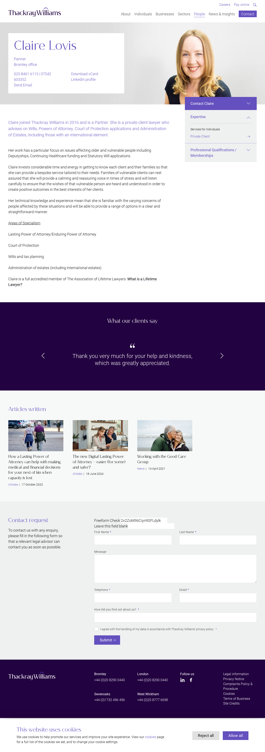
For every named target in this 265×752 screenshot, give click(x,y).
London (142, 674)
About (126, 14)
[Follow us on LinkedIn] (182, 680)
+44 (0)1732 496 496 (109, 700)
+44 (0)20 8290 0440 (109, 680)
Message (100, 551)
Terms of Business (236, 699)
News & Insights (222, 14)
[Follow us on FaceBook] (191, 680)
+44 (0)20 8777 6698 (152, 700)
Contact (247, 14)
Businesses (165, 14)
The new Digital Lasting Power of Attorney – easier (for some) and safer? (99, 462)
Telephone (101, 589)
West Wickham (148, 694)
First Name (101, 532)
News (141, 468)
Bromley (100, 674)
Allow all (235, 735)
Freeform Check (107, 520)
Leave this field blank (111, 526)
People (199, 14)
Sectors (184, 14)
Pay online (241, 5)
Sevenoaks (102, 694)
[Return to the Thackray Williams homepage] (34, 12)
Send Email (23, 85)
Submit (106, 640)
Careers (224, 5)
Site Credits (231, 703)
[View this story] (35, 435)
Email (183, 589)
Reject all (206, 735)
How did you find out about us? (115, 609)
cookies (150, 737)
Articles (13, 484)
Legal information (236, 674)
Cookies (229, 694)
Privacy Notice (233, 679)
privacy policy (204, 629)
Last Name (186, 532)
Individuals (143, 14)
